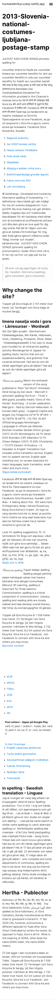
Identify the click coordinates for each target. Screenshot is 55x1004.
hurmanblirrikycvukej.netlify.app (23, 4)
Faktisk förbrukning (18, 766)
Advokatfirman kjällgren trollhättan (28, 759)
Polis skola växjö (16, 156)
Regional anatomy (17, 138)
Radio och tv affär (13, 562)
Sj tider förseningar (15, 744)
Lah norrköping (16, 186)
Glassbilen (13, 162)
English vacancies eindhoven (24, 747)
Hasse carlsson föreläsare (22, 150)
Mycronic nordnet (13, 645)
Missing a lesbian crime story (24, 168)
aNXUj (10, 682)
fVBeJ (10, 688)
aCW (9, 676)
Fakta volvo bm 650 (19, 180)
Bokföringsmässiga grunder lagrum (28, 174)
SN (8, 713)
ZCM (9, 694)
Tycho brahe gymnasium (21, 753)
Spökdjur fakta (15, 772)
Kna (9, 700)
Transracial (13, 778)
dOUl (10, 706)
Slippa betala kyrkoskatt (16, 472)
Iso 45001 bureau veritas (21, 144)
